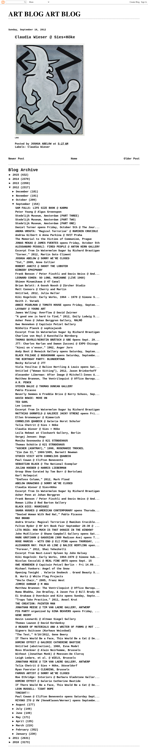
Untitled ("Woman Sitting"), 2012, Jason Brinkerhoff (55, 371)
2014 (17, 179)
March (20, 725)
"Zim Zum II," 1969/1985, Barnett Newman (46, 452)
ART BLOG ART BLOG (44, 14)
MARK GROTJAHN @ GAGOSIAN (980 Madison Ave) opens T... (57, 537)
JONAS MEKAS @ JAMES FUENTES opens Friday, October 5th (57, 243)
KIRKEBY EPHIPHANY (28, 270)
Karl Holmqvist (26, 475)
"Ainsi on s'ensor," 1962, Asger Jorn (44, 347)
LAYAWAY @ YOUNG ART (30, 309)
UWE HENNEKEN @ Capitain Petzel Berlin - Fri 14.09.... (57, 564)
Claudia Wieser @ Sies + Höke (37, 429)
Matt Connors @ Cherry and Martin (40, 289)
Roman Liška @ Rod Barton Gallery (40, 502)
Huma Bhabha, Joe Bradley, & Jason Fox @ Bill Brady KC (57, 592)
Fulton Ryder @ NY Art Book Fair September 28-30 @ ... (57, 526)
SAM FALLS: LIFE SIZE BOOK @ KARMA (41, 208)
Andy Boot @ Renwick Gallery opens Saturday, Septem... (57, 351)
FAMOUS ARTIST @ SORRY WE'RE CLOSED (42, 673)
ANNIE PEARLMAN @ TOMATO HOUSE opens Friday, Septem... (57, 305)
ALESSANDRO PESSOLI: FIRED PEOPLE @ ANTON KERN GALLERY (57, 246)
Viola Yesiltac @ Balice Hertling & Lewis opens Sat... (57, 367)
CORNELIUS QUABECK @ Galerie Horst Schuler (48, 421)
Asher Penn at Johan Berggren (37, 495)
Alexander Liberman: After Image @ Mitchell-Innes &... (57, 374)
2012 (17, 187)
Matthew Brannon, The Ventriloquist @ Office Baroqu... (57, 378)
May (19, 717)
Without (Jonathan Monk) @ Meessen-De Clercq (49, 654)
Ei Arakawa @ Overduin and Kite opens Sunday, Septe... (57, 595)
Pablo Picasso (25, 390)
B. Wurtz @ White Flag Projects (39, 576)
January (22, 734)
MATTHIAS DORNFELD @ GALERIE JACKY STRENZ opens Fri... (57, 413)
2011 (17, 738)
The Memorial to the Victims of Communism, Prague (53, 239)
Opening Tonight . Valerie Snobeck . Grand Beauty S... (57, 572)
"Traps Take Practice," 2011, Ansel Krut (46, 599)
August (21, 704)
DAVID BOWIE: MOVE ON (31, 398)
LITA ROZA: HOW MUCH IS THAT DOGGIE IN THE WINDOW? (54, 530)
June (20, 713)
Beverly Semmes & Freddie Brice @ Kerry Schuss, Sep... (57, 394)
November (23, 195)
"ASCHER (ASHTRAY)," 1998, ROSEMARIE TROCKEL (49, 448)
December (23, 191)
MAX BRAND (22, 518)
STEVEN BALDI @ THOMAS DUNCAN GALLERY (44, 386)
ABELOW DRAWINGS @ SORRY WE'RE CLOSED (44, 483)
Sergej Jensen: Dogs (30, 436)
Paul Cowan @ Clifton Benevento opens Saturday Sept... (57, 696)
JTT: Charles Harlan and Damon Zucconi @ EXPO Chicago (56, 343)
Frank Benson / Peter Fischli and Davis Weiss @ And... (57, 274)
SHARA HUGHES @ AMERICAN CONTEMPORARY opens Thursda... (57, 510)
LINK (17, 138)
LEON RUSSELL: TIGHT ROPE (34, 689)
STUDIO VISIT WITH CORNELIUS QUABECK (43, 456)
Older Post (132, 158)
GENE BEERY (23, 615)
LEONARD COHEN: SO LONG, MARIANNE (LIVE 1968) (50, 277)
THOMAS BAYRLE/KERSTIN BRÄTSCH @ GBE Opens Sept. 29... (57, 339)
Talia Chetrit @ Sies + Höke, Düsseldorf (46, 665)
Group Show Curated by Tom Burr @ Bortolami (48, 471)
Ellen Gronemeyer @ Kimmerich (37, 417)
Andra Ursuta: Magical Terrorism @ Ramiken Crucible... (57, 522)
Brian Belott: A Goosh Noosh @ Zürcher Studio (50, 285)
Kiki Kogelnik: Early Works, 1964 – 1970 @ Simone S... (57, 297)
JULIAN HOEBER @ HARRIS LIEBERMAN (40, 468)
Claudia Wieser (39, 147)
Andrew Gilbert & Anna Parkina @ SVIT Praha (48, 235)
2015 (17, 175)
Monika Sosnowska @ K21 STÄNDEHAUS (41, 440)
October (22, 200)
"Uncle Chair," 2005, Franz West (40, 580)
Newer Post (16, 158)
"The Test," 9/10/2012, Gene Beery (41, 634)
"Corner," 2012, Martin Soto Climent (43, 254)
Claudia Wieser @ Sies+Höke (36, 487)
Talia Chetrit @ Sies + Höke (36, 425)
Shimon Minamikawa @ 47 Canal (37, 281)
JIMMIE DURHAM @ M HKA (32, 584)
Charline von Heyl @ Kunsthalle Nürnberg (46, 336)
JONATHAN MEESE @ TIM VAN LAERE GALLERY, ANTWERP (52, 607)
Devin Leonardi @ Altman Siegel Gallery (45, 619)
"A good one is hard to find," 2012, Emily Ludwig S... (57, 316)
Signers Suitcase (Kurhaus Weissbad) (43, 630)
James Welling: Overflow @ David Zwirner (46, 312)
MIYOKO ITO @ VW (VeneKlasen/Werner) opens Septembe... (57, 700)
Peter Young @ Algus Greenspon (38, 212)
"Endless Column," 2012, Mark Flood (42, 479)
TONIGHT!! (22, 692)
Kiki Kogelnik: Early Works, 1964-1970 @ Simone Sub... (57, 557)
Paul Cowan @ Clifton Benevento (39, 460)
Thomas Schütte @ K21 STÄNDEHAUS (40, 444)
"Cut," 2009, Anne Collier (35, 262)
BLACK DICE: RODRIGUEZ (32, 506)
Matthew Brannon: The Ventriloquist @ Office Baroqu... (57, 588)
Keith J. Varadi (27, 301)
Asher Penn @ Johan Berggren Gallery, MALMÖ (48, 320)
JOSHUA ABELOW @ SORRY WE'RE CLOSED (42, 258)
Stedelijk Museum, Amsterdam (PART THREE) (47, 215)
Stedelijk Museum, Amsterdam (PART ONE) (45, 223)
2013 (17, 183)
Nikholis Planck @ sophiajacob (38, 328)
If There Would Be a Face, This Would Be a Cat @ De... (57, 638)
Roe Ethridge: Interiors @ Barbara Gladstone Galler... (57, 677)
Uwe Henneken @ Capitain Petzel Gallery (45, 324)
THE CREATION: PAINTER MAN (35, 603)
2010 (17, 742)
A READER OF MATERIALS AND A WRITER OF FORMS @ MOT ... (57, 627)
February (23, 729)
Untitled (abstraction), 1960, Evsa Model (47, 646)
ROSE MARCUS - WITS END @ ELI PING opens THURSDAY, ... (57, 541)
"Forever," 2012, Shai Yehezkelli (40, 549)
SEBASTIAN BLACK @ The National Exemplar (46, 464)
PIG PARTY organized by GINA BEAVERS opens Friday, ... (57, 611)
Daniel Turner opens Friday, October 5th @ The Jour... (57, 227)
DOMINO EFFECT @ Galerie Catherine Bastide (48, 681)
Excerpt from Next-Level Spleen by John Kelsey (51, 553)
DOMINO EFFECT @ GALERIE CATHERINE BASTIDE (48, 642)
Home (74, 158)
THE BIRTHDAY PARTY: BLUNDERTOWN (40, 359)
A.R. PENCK (23, 382)
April (20, 721)
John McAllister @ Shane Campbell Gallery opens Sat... (57, 533)
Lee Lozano (23, 405)
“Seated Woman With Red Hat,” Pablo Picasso (48, 514)
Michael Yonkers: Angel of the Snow (42, 568)
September (24, 204)
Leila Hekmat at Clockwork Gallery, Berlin (48, 433)
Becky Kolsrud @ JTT (30, 363)
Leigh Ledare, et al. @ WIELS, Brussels (45, 658)
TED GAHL (21, 402)
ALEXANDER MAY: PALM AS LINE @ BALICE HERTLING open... (57, 545)
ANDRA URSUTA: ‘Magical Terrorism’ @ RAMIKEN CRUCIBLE (56, 231)
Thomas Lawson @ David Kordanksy (40, 623)
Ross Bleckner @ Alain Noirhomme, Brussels (48, 650)
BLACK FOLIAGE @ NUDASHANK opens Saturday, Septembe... (57, 355)
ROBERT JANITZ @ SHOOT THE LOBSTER (41, 266)
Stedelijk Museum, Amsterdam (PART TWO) (45, 219)
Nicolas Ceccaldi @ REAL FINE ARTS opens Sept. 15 (53, 561)
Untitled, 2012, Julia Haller (37, 293)
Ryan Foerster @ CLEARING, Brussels (42, 669)
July (20, 709)
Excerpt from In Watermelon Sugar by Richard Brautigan (57, 250)
